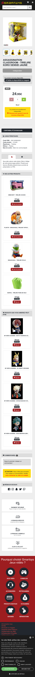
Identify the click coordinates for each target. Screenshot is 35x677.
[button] (17, 674)
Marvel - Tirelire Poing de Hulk (16, 293)
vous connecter (10, 475)
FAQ (4, 626)
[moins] (11, 99)
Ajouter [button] (17, 302)
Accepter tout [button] (9, 669)
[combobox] (30, 637)
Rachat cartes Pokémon (10, 629)
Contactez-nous (7, 624)
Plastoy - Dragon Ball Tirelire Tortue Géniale (18, 227)
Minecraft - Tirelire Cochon (16, 195)
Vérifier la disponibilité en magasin (18, 80)
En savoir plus (28, 654)
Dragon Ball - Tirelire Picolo (17, 260)
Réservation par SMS (9, 631)
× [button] (33, 637)
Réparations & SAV (8, 635)
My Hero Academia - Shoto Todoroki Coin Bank (18, 335)
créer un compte (23, 475)
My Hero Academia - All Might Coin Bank (17, 368)
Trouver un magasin (9, 628)
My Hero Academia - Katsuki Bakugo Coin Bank (18, 401)
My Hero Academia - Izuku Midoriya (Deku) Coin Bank (19, 433)
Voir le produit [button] (17, 204)
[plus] (24, 99)
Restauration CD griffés (10, 633)
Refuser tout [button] (26, 669)
